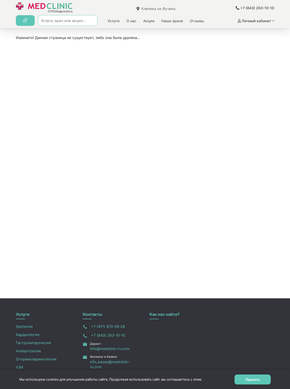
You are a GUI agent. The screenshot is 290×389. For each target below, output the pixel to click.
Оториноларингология (36, 359)
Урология (24, 326)
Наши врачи (172, 21)
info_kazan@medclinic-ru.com (110, 364)
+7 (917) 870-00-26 (107, 326)
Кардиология (27, 334)
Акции (149, 21)
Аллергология (28, 351)
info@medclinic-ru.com (110, 348)
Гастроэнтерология (33, 342)
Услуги (114, 21)
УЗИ (19, 367)
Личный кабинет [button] (256, 21)
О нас (131, 21)
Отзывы (197, 21)
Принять (252, 379)
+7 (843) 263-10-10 (256, 8)
